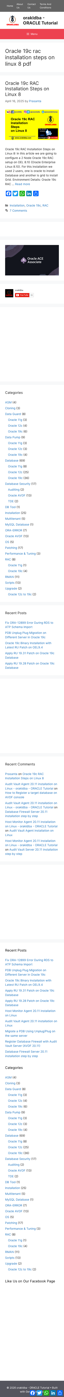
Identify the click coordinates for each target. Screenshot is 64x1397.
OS (7, 542)
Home (10, 5)
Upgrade (11, 588)
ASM (8, 402)
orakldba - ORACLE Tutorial (40, 20)
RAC (45, 205)
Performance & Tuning (20, 553)
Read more (22, 184)
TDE (11, 501)
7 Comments (18, 210)
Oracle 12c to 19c (20, 594)
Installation (17, 205)
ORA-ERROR (13, 530)
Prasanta (11, 774)
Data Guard (13, 414)
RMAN (9, 577)
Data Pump (12, 437)
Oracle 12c (15, 425)
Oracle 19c (33, 205)
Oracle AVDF (16, 495)
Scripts (10, 582)
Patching (11, 547)
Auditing (13, 489)
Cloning (10, 408)
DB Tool (10, 507)
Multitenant (13, 518)
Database (11, 460)
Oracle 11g (15, 420)
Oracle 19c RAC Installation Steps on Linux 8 (27, 88)
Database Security (17, 484)
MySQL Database (17, 524)
